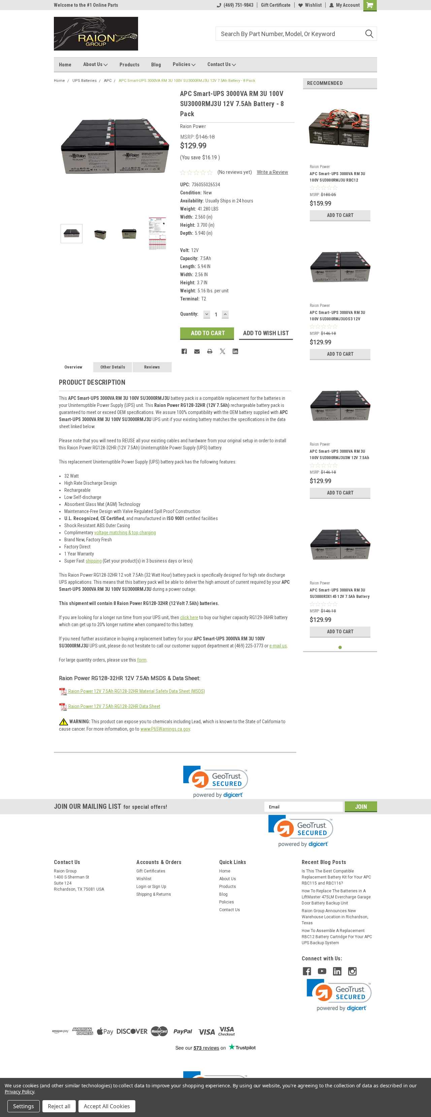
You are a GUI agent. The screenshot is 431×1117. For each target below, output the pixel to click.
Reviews (152, 367)
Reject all (59, 1106)
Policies (182, 64)
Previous (60, 149)
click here (189, 617)
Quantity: (189, 314)
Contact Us (219, 64)
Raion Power (320, 166)
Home (65, 65)
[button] (216, 782)
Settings (23, 1106)
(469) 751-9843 (238, 5)
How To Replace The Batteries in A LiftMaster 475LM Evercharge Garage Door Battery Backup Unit (336, 897)
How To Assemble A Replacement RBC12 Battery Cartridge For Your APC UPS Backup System (337, 936)
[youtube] (322, 971)
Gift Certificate (276, 5)
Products (129, 65)
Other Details (112, 367)
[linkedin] (337, 971)
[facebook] (307, 971)
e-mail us (278, 645)
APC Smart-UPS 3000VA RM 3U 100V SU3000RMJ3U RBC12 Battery (337, 177)
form (141, 660)
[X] (222, 351)
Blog (156, 65)
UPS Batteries (84, 80)
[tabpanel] (340, 159)
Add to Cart (340, 215)
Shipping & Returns (153, 894)
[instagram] (352, 971)
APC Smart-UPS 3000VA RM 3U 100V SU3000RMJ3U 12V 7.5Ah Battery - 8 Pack (187, 80)
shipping (94, 561)
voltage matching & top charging (125, 532)
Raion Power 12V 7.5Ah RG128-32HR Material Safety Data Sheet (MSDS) (136, 691)
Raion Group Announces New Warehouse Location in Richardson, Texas (335, 916)
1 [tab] (340, 647)
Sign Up (159, 886)
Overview (73, 367)
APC (107, 80)
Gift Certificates (150, 871)
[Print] (209, 351)
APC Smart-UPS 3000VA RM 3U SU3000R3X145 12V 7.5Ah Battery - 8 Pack (340, 594)
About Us (93, 64)
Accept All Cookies (107, 1106)
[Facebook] (184, 351)
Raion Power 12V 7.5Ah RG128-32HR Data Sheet (113, 706)
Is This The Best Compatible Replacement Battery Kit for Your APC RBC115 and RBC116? (336, 877)
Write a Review (272, 172)
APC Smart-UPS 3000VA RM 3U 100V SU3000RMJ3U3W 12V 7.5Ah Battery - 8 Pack (339, 455)
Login (141, 886)
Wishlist (313, 5)
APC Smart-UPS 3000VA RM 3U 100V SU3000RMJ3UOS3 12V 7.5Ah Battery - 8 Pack (337, 316)
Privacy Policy (19, 1091)
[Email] (197, 351)
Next (168, 149)
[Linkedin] (235, 351)
